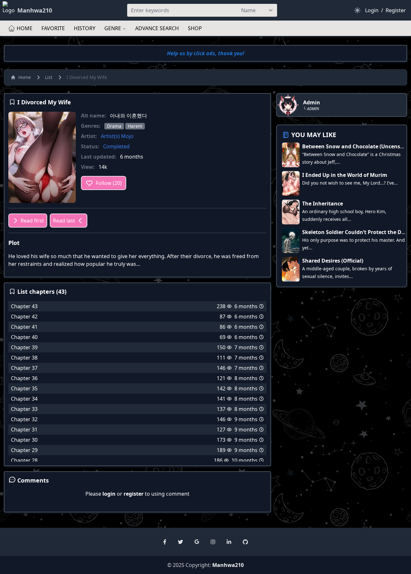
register (134, 493)
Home (24, 77)
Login (372, 10)
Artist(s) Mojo (117, 136)
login (109, 493)
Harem (135, 126)
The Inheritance (322, 203)
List (48, 77)
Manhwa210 (228, 565)
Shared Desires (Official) (332, 260)
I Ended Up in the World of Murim (344, 174)
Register (396, 10)
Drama (114, 126)
